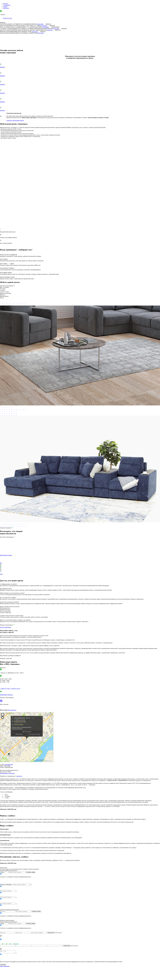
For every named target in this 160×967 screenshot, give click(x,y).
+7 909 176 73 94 (7, 18)
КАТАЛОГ (40, 24)
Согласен (3, 964)
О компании (6, 5)
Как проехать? (12, 710)
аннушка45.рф (9, 764)
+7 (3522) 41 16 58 (15, 688)
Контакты (6, 8)
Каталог (5, 3)
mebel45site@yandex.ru (6, 694)
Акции (5, 6)
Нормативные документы (7, 773)
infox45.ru (19, 776)
